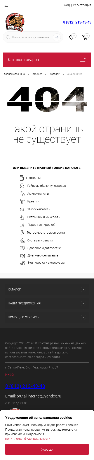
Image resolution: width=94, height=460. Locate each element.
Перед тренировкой (42, 225)
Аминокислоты (38, 193)
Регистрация (82, 5)
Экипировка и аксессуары (46, 262)
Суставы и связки (40, 240)
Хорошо (47, 449)
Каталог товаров (23, 59)
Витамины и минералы (43, 217)
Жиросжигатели (38, 209)
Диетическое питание (43, 255)
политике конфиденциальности (27, 438)
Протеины (33, 178)
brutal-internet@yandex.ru (39, 396)
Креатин (33, 201)
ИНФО (9, 374)
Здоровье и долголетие (44, 248)
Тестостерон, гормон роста (46, 232)
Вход (66, 5)
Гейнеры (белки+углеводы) (46, 185)
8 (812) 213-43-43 (77, 22)
